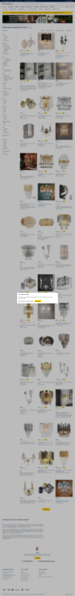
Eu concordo (37, 301)
